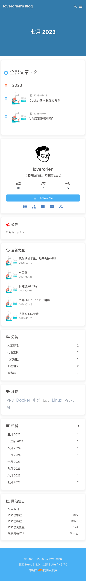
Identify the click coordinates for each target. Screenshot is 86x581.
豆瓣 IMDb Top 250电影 (34, 300)
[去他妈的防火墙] (11, 316)
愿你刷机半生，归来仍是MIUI (37, 258)
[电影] (34, 206)
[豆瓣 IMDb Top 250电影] (11, 302)
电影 (36, 400)
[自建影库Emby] (11, 288)
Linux (57, 400)
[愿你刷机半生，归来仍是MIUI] (11, 260)
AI (8, 407)
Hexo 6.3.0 (32, 564)
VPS (10, 400)
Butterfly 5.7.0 (58, 564)
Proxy (70, 400)
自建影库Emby (28, 286)
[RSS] (60, 206)
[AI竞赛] (11, 274)
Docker (23, 400)
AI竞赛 (23, 272)
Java (45, 400)
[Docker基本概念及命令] (19, 98)
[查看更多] (78, 426)
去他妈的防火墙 (29, 314)
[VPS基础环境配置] (19, 116)
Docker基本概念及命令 (44, 100)
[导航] (25, 206)
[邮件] (51, 206)
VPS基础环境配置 (41, 118)
